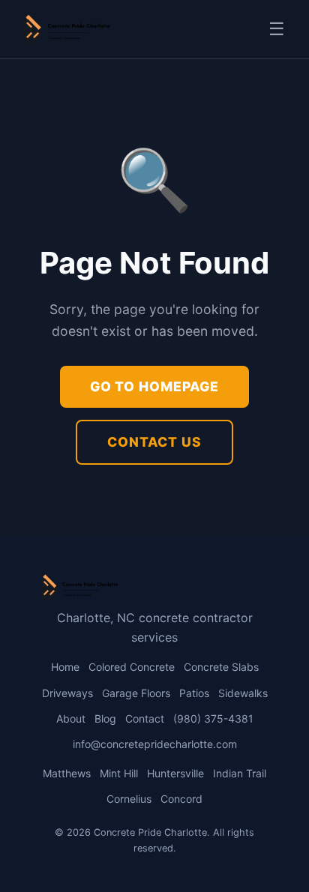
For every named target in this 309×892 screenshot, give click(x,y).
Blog (105, 718)
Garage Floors (136, 693)
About (71, 718)
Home (65, 666)
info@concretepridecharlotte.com (155, 744)
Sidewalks (243, 693)
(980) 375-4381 (213, 718)
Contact (144, 718)
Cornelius (129, 798)
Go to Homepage (154, 386)
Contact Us (154, 442)
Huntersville (175, 773)
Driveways (67, 693)
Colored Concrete (131, 666)
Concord (181, 798)
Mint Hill (119, 773)
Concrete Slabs (221, 666)
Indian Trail (239, 773)
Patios (194, 693)
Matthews (67, 773)
